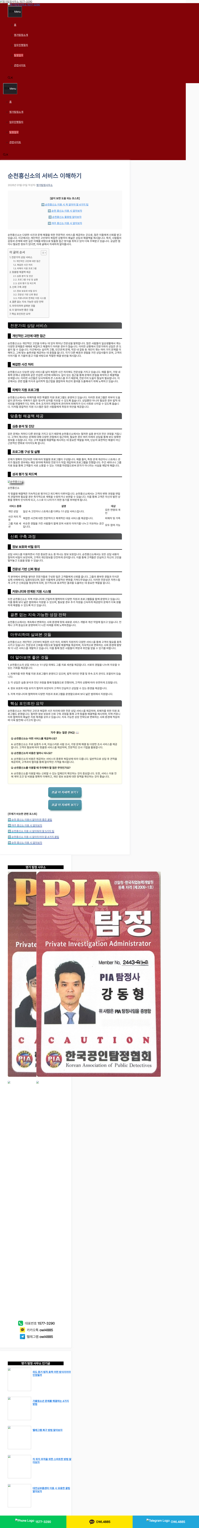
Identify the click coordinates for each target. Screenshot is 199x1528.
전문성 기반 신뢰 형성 (28, 294)
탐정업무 (18, 55)
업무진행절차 (21, 45)
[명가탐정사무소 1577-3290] (24, 4)
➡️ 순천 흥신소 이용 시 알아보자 (65, 210)
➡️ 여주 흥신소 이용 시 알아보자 (65, 223)
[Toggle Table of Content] (42, 252)
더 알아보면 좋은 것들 (22, 309)
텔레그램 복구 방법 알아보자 (47, 1430)
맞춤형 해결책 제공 (21, 272)
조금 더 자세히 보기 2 (64, 804)
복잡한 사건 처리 (24, 264)
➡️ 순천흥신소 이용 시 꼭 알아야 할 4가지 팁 (64, 204)
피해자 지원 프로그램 (27, 268)
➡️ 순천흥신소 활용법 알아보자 (64, 217)
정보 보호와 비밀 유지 (27, 291)
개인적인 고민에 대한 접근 (28, 261)
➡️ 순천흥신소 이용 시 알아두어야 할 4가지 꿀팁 (33, 836)
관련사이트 (20, 65)
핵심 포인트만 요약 (21, 313)
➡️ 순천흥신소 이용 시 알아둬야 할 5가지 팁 (31, 831)
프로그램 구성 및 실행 (28, 279)
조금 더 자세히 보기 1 (64, 792)
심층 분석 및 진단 (25, 276)
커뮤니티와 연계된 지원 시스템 (32, 298)
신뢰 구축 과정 (19, 287)
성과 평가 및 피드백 (27, 283)
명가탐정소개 (21, 35)
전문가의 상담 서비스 (22, 257)
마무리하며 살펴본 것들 (23, 305)
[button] (10, 78)
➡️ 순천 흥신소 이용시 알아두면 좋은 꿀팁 (30, 819)
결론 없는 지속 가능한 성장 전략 (27, 301)
